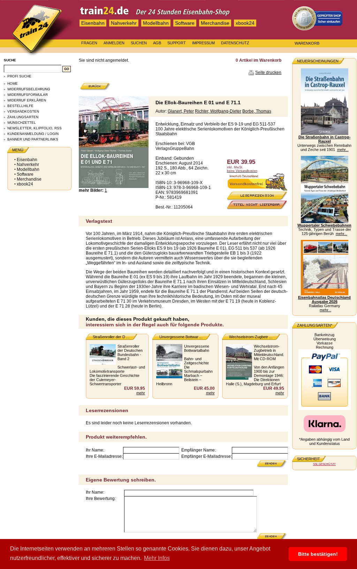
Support (176, 43)
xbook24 (245, 23)
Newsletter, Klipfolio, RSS (34, 128)
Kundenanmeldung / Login (33, 134)
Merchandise (215, 23)
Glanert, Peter (181, 111)
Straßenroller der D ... (111, 337)
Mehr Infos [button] (157, 558)
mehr (140, 393)
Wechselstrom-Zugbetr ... (250, 337)
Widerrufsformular (27, 95)
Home (12, 83)
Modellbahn (156, 23)
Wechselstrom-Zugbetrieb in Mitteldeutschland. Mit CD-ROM (269, 352)
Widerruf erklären (26, 100)
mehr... (343, 149)
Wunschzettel (21, 122)
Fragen (89, 43)
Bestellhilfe (20, 106)
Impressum (203, 43)
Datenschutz (235, 43)
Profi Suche (19, 76)
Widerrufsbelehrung (28, 89)
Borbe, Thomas (256, 111)
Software (185, 23)
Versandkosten (23, 111)
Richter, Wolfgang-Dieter (218, 111)
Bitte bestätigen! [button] (318, 554)
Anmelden (114, 43)
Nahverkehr (124, 23)
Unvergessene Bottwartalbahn (196, 348)
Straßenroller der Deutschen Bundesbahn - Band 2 (130, 352)
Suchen (139, 43)
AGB (157, 43)
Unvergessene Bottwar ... (181, 337)
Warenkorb (307, 43)
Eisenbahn (93, 23)
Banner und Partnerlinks (32, 139)
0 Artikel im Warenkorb (258, 60)
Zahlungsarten (22, 117)
